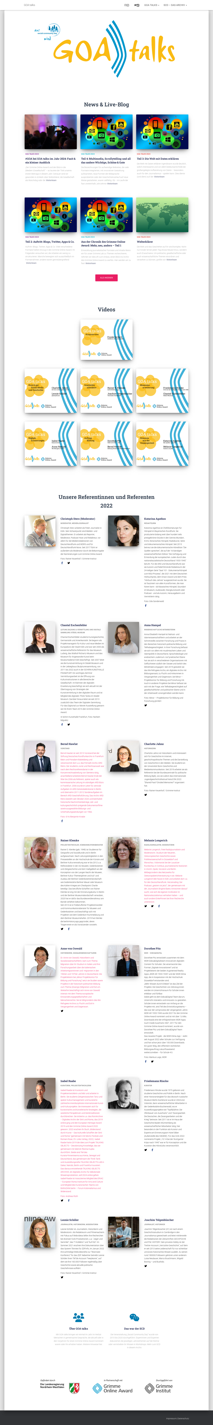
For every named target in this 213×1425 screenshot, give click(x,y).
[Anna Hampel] (146, 705)
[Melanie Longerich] (146, 906)
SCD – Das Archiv (174, 5)
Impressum (171, 1418)
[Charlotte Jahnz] (146, 794)
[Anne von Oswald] (62, 1011)
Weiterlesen (51, 180)
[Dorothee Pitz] (146, 1061)
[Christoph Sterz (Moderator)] (62, 563)
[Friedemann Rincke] (146, 1150)
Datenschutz (183, 1418)
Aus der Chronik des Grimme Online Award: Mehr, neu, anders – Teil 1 (103, 243)
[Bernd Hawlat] (62, 821)
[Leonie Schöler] (62, 1277)
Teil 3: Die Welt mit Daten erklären (158, 158)
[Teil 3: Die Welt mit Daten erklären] (162, 131)
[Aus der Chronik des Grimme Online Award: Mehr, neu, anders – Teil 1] (106, 214)
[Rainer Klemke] (62, 929)
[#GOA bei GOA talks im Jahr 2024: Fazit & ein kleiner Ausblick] (51, 131)
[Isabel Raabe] (62, 1200)
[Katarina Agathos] (146, 605)
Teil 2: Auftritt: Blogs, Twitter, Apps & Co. (49, 242)
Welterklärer (145, 242)
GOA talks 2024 (32, 154)
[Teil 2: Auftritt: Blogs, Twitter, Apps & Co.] (51, 214)
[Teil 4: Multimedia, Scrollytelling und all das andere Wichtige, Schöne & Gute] (106, 131)
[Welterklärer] (162, 214)
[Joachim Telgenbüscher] (146, 1266)
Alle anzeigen (106, 278)
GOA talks (151, 5)
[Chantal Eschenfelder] (62, 724)
